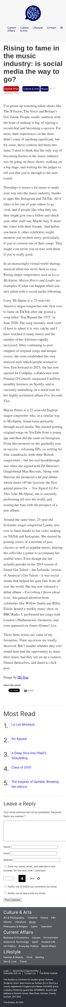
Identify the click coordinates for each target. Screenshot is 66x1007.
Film (53, 917)
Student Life (48, 941)
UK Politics (10, 946)
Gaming (39, 957)
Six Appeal (19, 739)
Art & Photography (14, 917)
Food (29, 957)
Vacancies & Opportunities (26, 971)
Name (7, 846)
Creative (32, 917)
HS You (22, 677)
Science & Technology (16, 941)
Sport (35, 941)
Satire (34, 926)
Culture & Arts (31, 88)
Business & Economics (16, 937)
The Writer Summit (48, 973)
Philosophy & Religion (16, 926)
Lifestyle (12, 951)
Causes (36, 937)
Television (46, 926)
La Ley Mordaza (23, 724)
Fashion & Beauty (13, 957)
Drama (44, 917)
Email (7, 853)
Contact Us (30, 973)
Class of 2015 (21, 767)
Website (8, 859)
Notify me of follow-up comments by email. (32, 886)
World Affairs (49, 946)
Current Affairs (18, 932)
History (8, 921)
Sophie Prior (11, 88)
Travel (23, 961)
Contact (51, 27)
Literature (20, 921)
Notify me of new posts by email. (27, 893)
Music (44, 88)
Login (6, 971)
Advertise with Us (12, 973)
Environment (51, 937)
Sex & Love (10, 961)
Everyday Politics (28, 946)
